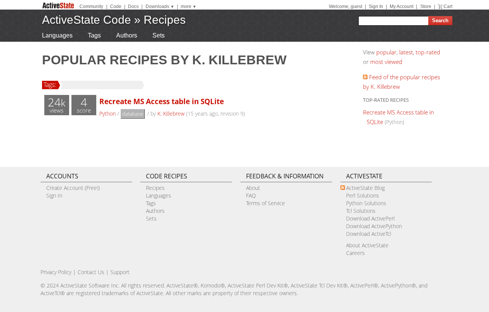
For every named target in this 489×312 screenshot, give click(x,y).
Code (115, 6)
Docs (133, 6)
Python (107, 113)
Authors (126, 35)
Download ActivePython (374, 226)
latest (406, 52)
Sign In (376, 6)
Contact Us (91, 272)
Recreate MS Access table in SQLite (161, 101)
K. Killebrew (171, 113)
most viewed (386, 61)
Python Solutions (366, 203)
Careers (355, 252)
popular (386, 52)
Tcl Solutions (361, 210)
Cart (448, 6)
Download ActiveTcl (368, 233)
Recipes (165, 19)
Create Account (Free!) (73, 187)
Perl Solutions (362, 195)
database (132, 113)
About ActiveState (367, 245)
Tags (94, 35)
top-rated (428, 52)
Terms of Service (265, 203)
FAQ (251, 195)
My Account (401, 6)
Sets (158, 35)
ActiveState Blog (365, 187)
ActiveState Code (86, 19)
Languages (57, 35)
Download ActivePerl (370, 218)
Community (91, 6)
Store (425, 6)
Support (120, 272)
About (253, 187)
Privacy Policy (55, 272)
